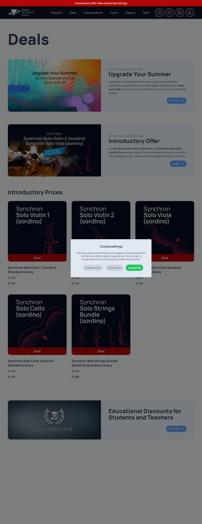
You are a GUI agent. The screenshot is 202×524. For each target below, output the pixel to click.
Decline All (114, 267)
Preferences (93, 267)
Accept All (134, 267)
